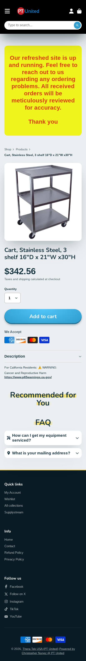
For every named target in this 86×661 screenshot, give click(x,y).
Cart (79, 11)
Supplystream (13, 512)
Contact (9, 546)
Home (8, 539)
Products (22, 149)
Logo (28, 11)
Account (71, 11)
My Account (12, 492)
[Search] (77, 25)
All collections (13, 505)
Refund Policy (13, 552)
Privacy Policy (14, 559)
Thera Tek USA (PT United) (40, 649)
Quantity (10, 289)
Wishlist (9, 499)
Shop (7, 149)
